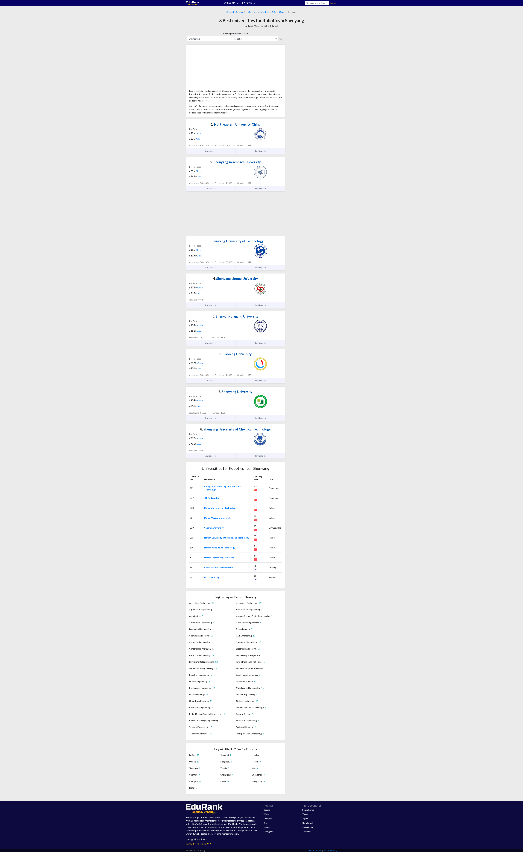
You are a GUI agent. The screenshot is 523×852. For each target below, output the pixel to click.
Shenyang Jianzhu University (235, 316)
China (282, 12)
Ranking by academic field (235, 33)
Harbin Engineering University (219, 557)
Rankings (258, 151)
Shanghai (268, 818)
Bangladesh (307, 823)
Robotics (264, 12)
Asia (274, 12)
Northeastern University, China (235, 124)
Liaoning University (235, 354)
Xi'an (266, 823)
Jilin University (211, 498)
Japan (305, 818)
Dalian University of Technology (220, 508)
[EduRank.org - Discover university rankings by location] (193, 2)
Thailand (306, 831)
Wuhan (267, 814)
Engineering (251, 12)
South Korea (308, 809)
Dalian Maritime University (217, 517)
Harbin (267, 827)
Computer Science (234, 12)
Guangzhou (269, 831)
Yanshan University (214, 527)
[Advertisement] (209, 68)
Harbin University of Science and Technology (226, 537)
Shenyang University (235, 392)
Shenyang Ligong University (235, 279)
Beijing (267, 809)
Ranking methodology (199, 843)
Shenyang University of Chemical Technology (235, 429)
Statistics (209, 151)
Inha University (211, 577)
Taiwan (305, 814)
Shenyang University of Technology (235, 241)
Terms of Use (315, 850)
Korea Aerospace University (218, 567)
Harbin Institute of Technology (219, 547)
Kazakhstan (307, 827)
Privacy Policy (330, 850)
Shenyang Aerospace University (235, 162)
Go (280, 38)
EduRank (274, 25)
